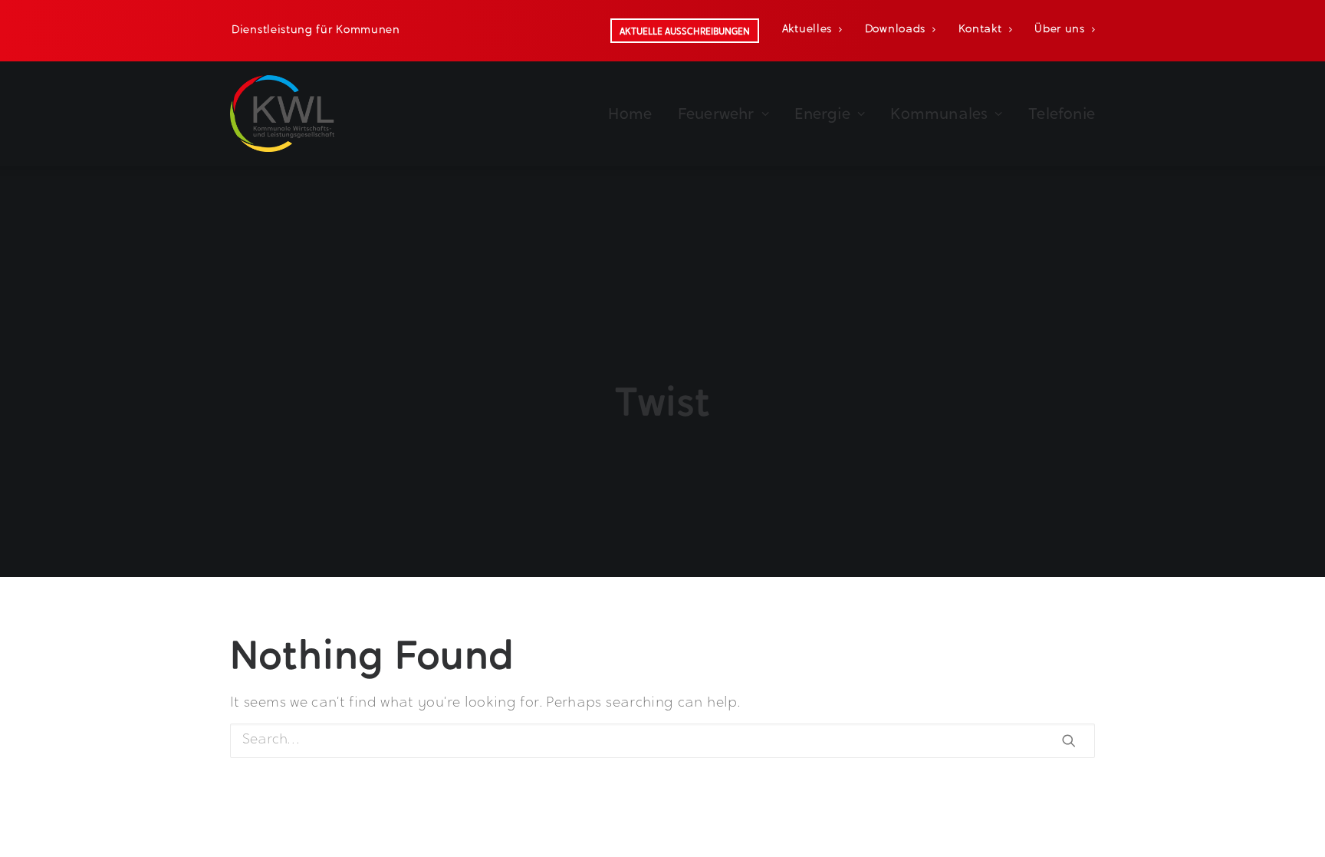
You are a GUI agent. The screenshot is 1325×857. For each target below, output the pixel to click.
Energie (822, 113)
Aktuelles (807, 30)
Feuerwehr (716, 113)
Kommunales (939, 113)
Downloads (895, 30)
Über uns (1059, 30)
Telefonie (1061, 113)
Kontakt (980, 30)
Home (630, 113)
